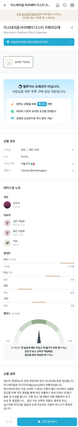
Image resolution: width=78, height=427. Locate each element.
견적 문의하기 (49, 421)
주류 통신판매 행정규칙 (28, 14)
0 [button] (11, 421)
